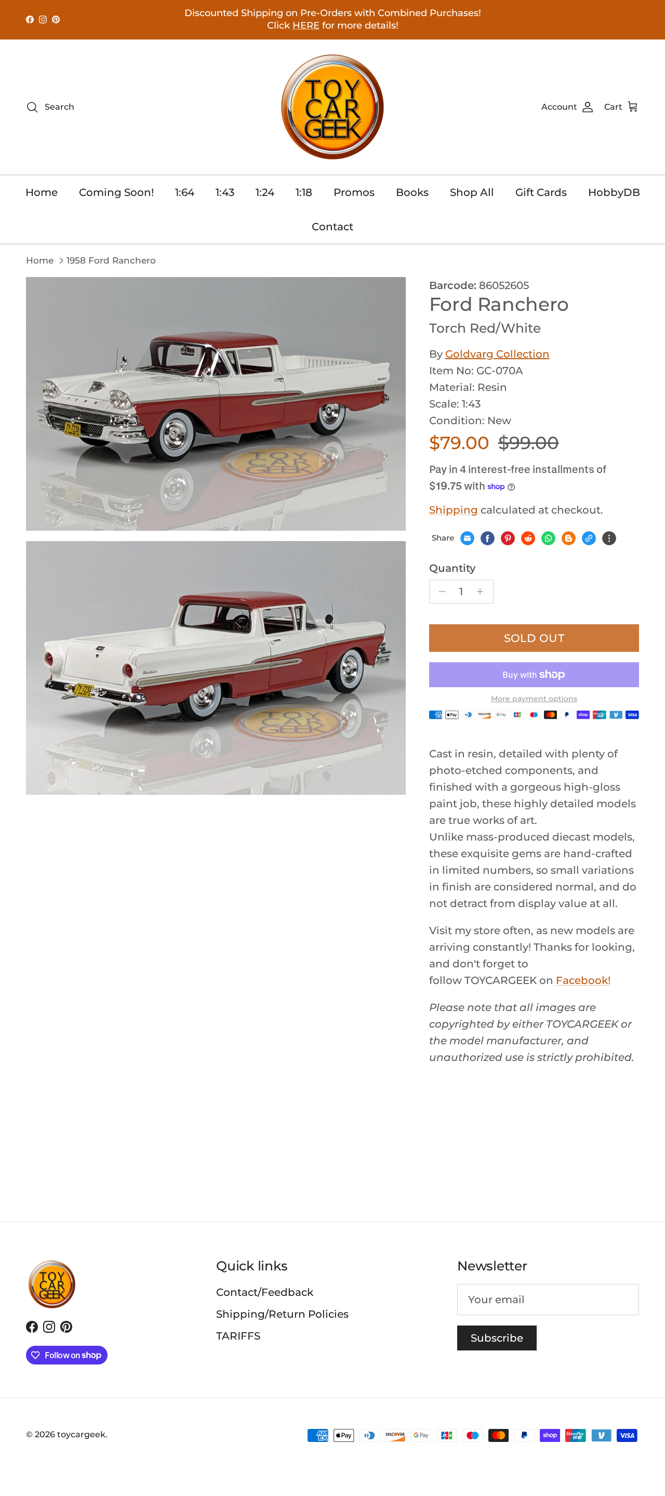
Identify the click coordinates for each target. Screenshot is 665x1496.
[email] (467, 538)
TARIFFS (238, 1336)
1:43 (225, 192)
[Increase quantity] (483, 591)
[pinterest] (508, 538)
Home (41, 192)
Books (412, 192)
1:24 (265, 192)
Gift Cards (541, 192)
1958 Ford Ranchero (111, 260)
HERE (306, 25)
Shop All (472, 192)
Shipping (453, 510)
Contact (332, 226)
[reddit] (528, 538)
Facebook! (583, 980)
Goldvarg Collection (497, 354)
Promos (354, 192)
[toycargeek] (332, 107)
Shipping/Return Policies (282, 1314)
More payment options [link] (534, 698)
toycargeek (81, 1434)
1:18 (304, 192)
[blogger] (569, 538)
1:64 (184, 192)
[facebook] (488, 538)
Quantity (452, 568)
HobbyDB (614, 192)
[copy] (589, 538)
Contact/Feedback (264, 1292)
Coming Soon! (116, 192)
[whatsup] (548, 538)
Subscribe (497, 1338)
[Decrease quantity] (440, 591)
